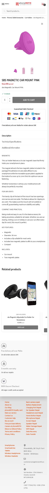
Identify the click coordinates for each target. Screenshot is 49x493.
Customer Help (10, 418)
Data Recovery (31, 432)
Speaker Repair (31, 424)
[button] (42, 24)
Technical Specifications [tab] (11, 142)
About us (8, 405)
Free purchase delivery (13, 424)
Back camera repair (33, 402)
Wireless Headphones (12, 453)
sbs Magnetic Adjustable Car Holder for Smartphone (20, 318)
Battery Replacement (33, 405)
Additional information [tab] (11, 148)
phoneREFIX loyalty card (13, 410)
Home (4, 18)
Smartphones (10, 445)
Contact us (9, 416)
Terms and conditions (12, 432)
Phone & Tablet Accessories (15, 18)
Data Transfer (31, 434)
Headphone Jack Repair (34, 413)
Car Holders (28, 18)
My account (9, 421)
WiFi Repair (30, 429)
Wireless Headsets (11, 456)
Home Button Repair (33, 416)
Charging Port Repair (33, 408)
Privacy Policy (10, 434)
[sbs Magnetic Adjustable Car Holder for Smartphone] (21, 293)
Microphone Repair (33, 418)
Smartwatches (10, 448)
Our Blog (8, 408)
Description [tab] (6, 136)
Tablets (7, 451)
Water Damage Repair (34, 426)
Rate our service (10, 413)
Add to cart (29, 100)
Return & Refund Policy (13, 429)
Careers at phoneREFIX (13, 426)
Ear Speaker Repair (33, 410)
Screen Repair (31, 421)
